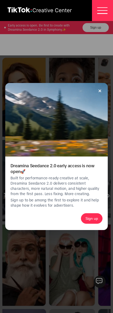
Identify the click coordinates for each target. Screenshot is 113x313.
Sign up (91, 218)
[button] (102, 10)
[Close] (100, 91)
